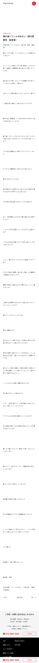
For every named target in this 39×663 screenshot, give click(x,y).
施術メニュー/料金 (8, 653)
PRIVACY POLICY (19, 641)
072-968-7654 (12, 659)
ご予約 (29, 660)
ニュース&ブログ (7, 649)
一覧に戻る (19, 597)
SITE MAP (17, 645)
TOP (4, 641)
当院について (6, 645)
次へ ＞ (33, 597)
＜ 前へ (5, 597)
